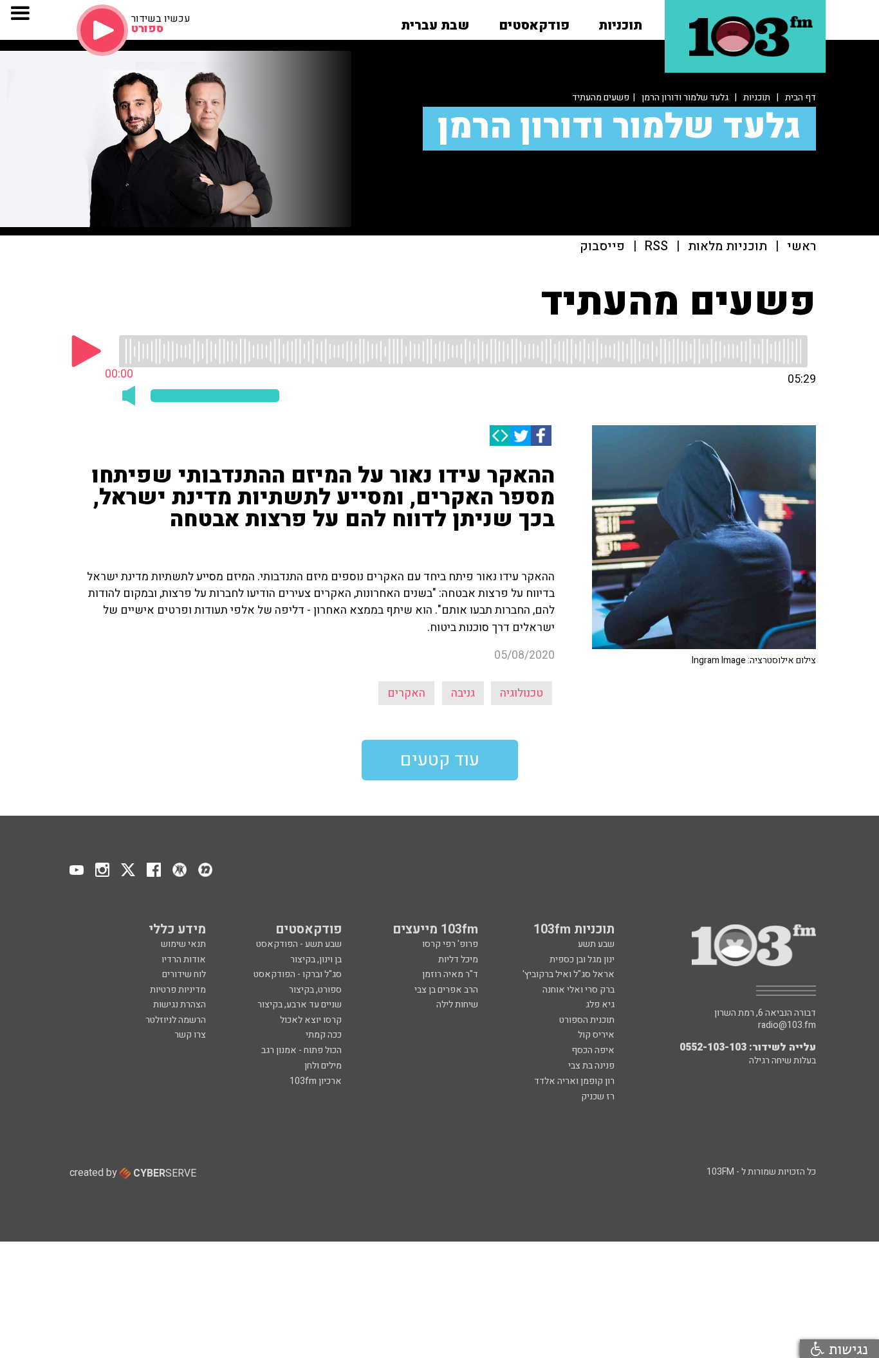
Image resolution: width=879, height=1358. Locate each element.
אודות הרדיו (184, 959)
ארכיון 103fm (316, 1081)
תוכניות (756, 97)
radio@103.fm (787, 1025)
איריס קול (596, 1035)
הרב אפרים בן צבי (446, 990)
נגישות (846, 1348)
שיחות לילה (457, 1004)
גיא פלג (600, 1004)
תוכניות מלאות (727, 246)
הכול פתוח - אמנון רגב (301, 1050)
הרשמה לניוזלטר (175, 1020)
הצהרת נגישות (179, 1004)
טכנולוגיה (521, 693)
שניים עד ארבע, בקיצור (299, 1004)
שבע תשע (596, 944)
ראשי (801, 246)
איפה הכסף (593, 1050)
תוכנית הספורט (587, 1020)
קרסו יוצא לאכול (311, 1020)
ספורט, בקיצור (315, 990)
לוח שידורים (184, 974)
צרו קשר (190, 1035)
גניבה (463, 693)
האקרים (406, 693)
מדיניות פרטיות (178, 990)
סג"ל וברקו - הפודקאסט (298, 974)
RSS (656, 246)
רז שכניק (598, 1096)
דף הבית (800, 97)
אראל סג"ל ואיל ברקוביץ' (569, 974)
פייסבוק (602, 246)
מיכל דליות (458, 959)
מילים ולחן (323, 1065)
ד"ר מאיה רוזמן (450, 974)
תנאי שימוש (183, 944)
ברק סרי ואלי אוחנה (578, 990)
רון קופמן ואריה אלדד (574, 1081)
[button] (620, 21)
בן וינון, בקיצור (316, 959)
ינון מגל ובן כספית (582, 959)
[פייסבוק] (541, 435)
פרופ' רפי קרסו (450, 944)
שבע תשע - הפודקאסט (299, 944)
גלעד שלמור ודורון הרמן (685, 97)
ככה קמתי (324, 1035)
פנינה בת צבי (591, 1065)
